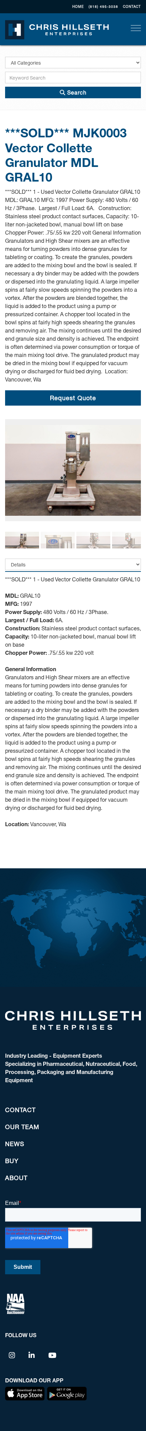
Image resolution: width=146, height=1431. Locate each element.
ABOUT (16, 1177)
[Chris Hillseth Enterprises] (57, 29)
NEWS (14, 1143)
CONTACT (132, 6)
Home (78, 6)
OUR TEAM (22, 1126)
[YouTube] (52, 1355)
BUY (12, 1160)
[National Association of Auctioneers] (15, 1303)
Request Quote (73, 398)
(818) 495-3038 (103, 6)
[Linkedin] (32, 1355)
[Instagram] (12, 1355)
